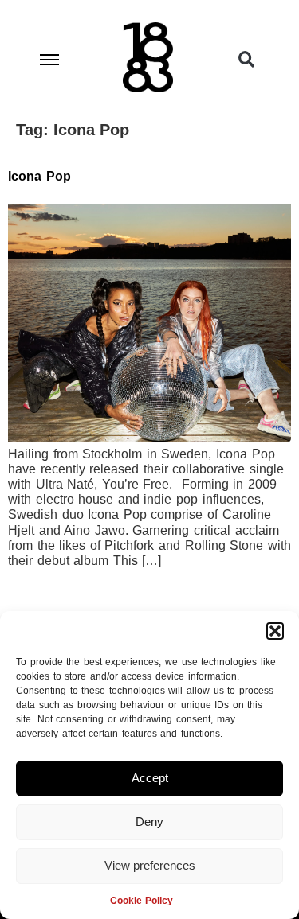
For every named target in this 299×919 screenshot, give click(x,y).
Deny (149, 821)
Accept (150, 778)
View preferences (149, 865)
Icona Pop (39, 176)
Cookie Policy (141, 900)
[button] (275, 631)
